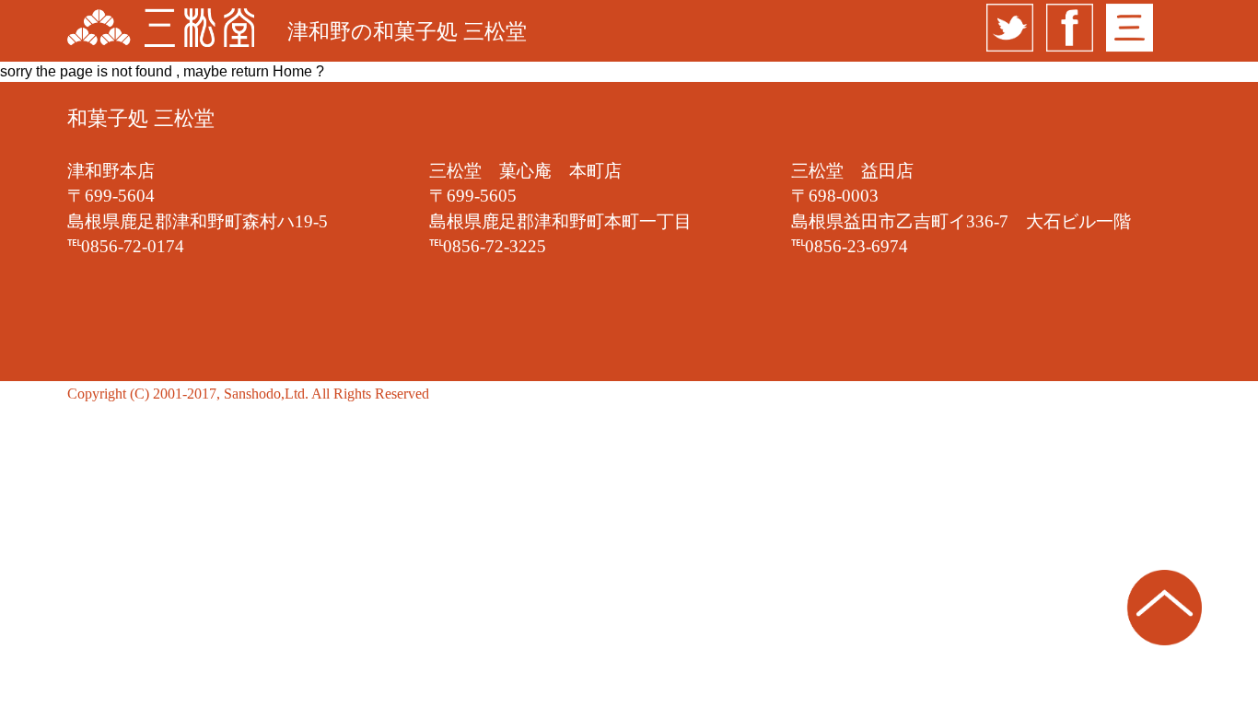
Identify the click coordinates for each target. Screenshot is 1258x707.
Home (292, 71)
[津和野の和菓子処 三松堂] (160, 30)
